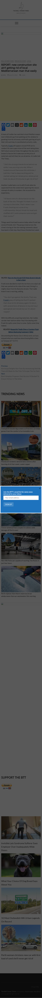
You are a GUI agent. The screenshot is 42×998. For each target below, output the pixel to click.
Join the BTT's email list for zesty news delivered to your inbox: (18, 493)
